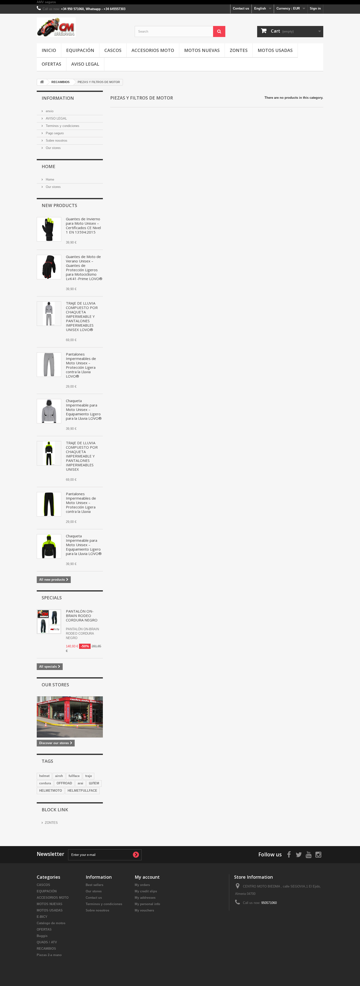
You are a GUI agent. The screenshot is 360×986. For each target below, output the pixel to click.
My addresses (145, 898)
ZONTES (239, 50)
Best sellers (94, 885)
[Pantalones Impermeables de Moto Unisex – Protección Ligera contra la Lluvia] (49, 504)
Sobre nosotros (56, 140)
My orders (142, 885)
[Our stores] (70, 717)
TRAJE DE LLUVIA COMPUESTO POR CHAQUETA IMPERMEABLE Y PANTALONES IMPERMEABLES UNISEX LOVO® (82, 316)
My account (147, 877)
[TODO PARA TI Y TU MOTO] (82, 27)
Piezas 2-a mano (49, 955)
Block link (55, 810)
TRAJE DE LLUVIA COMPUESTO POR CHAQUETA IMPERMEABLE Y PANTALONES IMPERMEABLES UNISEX (82, 456)
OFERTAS (51, 64)
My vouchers (144, 910)
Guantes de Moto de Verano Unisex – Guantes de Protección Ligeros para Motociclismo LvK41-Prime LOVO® (84, 267)
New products (59, 205)
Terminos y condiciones (62, 126)
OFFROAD (64, 783)
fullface (74, 776)
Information (58, 98)
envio (49, 111)
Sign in (315, 8)
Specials (52, 598)
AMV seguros (46, 2)
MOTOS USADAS (275, 50)
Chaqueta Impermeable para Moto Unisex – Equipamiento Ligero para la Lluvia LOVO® (84, 409)
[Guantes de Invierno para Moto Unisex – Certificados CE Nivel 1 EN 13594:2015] (49, 229)
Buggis (42, 936)
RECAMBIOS (46, 948)
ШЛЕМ (94, 783)
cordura (45, 783)
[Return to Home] (42, 82)
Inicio (49, 50)
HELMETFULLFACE (82, 790)
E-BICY (42, 917)
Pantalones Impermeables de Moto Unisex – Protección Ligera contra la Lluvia (81, 502)
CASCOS (112, 50)
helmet (44, 776)
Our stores (53, 148)
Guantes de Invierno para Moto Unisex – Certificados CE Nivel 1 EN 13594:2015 (83, 225)
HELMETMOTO (50, 790)
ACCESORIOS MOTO (153, 50)
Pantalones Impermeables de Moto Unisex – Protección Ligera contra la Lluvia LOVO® (81, 365)
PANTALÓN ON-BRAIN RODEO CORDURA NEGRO (81, 615)
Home (48, 166)
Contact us (241, 8)
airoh (59, 776)
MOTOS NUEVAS (202, 50)
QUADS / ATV (47, 942)
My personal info (147, 904)
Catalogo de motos (51, 923)
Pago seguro (54, 133)
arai (80, 783)
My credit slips (146, 891)
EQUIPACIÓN (80, 50)
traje (88, 776)
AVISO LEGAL (85, 64)
